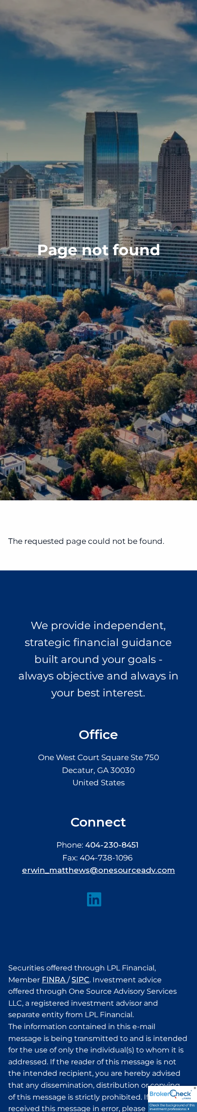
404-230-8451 (111, 844)
